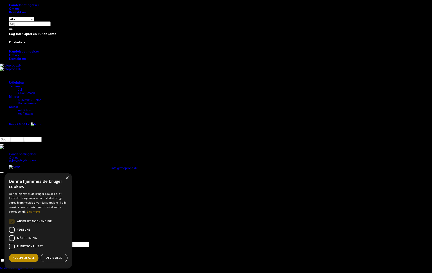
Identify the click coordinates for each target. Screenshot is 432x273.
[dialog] (38, 220)
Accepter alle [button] (24, 258)
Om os (14, 8)
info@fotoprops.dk (124, 168)
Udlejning (16, 82)
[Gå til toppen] (2, 172)
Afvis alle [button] (54, 258)
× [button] (67, 178)
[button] (32, 34)
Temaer (14, 86)
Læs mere (33, 211)
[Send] (11, 29)
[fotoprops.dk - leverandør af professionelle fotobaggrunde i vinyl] (10, 67)
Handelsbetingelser (24, 5)
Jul (20, 89)
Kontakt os (17, 12)
